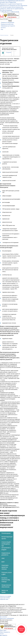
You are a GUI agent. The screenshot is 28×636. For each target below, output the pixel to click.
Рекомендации (6, 533)
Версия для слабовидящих (7, 618)
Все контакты (3, 616)
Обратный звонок (21, 629)
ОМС (3, 558)
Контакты (3, 27)
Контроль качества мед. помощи (5, 579)
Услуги (2, 633)
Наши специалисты (5, 632)
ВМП (2, 562)
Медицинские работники (7, 24)
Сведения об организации (7, 22)
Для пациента (3, 635)
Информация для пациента (8, 25)
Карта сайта (3, 630)
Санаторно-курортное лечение (5, 567)
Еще (2, 29)
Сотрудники (8, 52)
